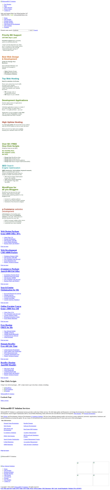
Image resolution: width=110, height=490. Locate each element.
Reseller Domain (28, 423)
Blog (5, 6)
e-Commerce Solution (37, 416)
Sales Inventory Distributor (31, 444)
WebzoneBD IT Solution (7, 394)
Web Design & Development (12, 24)
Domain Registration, (90, 413)
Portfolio (6, 27)
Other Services (8, 7)
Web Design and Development (8, 429)
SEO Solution (8, 25)
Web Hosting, (77, 413)
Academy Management (30, 432)
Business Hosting (9, 472)
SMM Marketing (8, 444)
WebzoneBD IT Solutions (21, 487)
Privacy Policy (8, 9)
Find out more (5, 450)
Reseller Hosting (8, 22)
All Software (7, 476)
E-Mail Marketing (8, 442)
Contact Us (7, 10)
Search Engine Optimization (11, 439)
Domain (6, 478)
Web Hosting (7, 19)
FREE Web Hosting (9, 436)
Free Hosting (7, 4)
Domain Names (8, 21)
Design (5, 416)
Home (5, 18)
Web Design (7, 475)
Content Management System (32, 439)
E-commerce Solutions (10, 432)
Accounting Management (30, 442)
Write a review (5, 400)
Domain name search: (6, 30)
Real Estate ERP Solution (30, 429)
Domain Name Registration (11, 423)
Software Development (30, 426)
